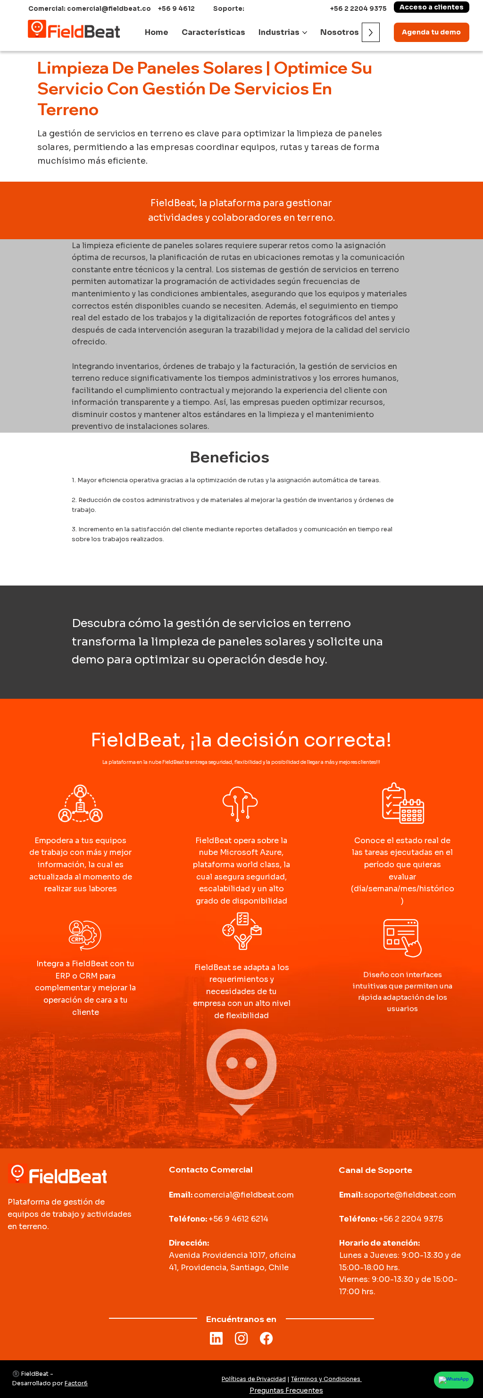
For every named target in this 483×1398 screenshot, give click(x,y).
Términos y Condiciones (326, 1378)
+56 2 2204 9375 (358, 9)
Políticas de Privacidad (254, 1378)
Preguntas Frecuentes (286, 1390)
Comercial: (47, 9)
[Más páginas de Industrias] (304, 32)
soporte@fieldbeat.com (410, 1195)
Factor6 (76, 1383)
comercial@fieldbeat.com (244, 1195)
